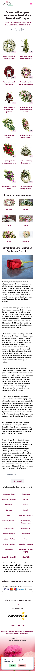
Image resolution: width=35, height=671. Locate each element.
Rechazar (21, 665)
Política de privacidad (12, 633)
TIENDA (12, 625)
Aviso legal (4, 631)
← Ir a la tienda (17, 481)
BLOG (18, 625)
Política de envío (24, 633)
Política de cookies (28, 631)
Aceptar (12, 665)
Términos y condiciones (15, 631)
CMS (23, 625)
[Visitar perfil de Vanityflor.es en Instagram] (17, 605)
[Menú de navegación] (31, 4)
